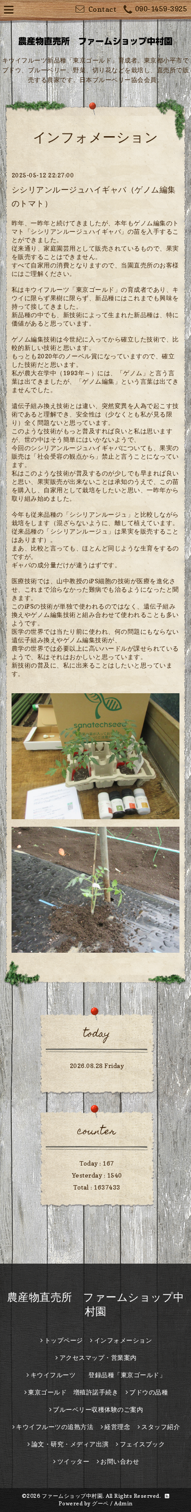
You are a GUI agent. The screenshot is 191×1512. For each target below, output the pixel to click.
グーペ (100, 1503)
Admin (123, 1503)
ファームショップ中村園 (72, 1495)
